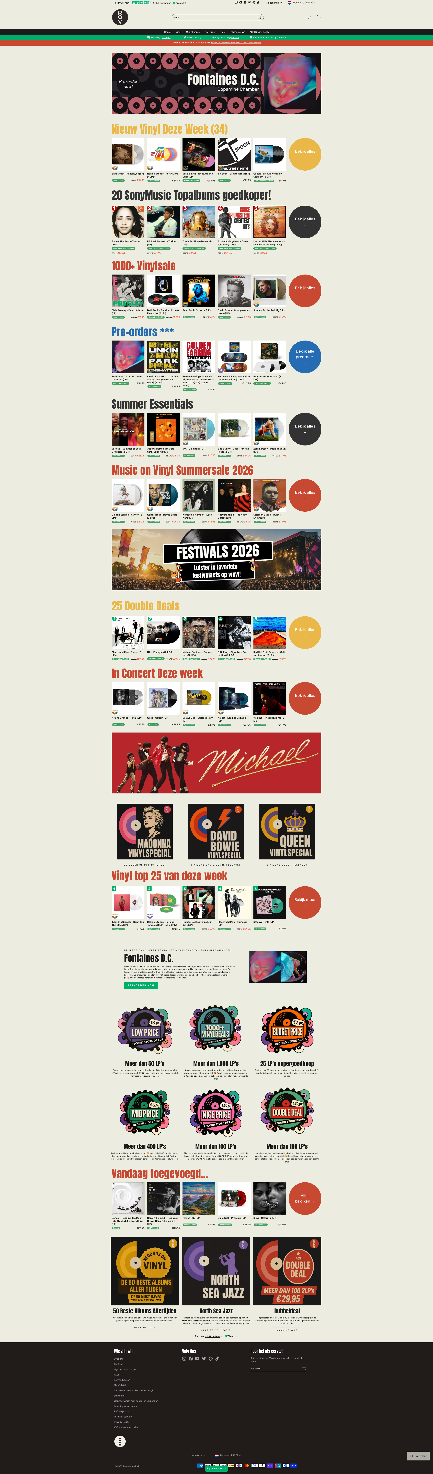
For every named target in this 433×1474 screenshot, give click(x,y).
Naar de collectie (216, 1330)
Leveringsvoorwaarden (126, 1406)
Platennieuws (238, 32)
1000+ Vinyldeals (259, 32)
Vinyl (178, 32)
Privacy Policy (121, 1422)
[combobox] (215, 17)
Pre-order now (141, 985)
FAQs (116, 1374)
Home (167, 32)
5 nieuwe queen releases (287, 865)
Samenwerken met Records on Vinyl (133, 1390)
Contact (118, 1364)
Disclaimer (119, 1395)
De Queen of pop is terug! (145, 865)
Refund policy (121, 1411)
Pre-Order (210, 32)
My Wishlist (120, 1385)
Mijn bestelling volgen (125, 1369)
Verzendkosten (122, 1380)
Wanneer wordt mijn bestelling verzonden (136, 1401)
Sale (223, 32)
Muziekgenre (193, 32)
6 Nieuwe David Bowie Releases (216, 865)
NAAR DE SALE (287, 1330)
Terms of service (123, 1416)
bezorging (166, 37)
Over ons (118, 1358)
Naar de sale (144, 1327)
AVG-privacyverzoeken (126, 1427)
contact (235, 37)
